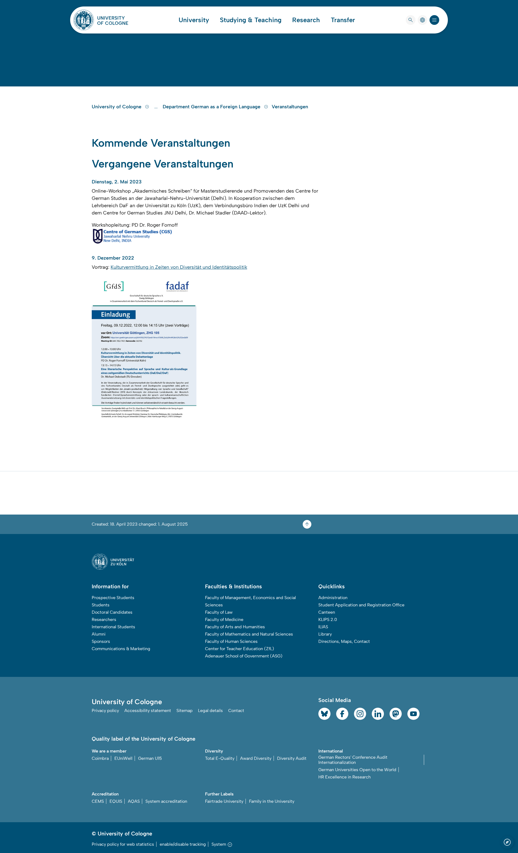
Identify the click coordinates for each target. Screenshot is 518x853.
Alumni (98, 634)
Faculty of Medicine (224, 619)
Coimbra (100, 758)
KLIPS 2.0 (327, 619)
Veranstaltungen (290, 107)
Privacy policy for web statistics (123, 844)
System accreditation (166, 801)
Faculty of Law (219, 612)
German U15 (150, 758)
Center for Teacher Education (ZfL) (239, 648)
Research (306, 20)
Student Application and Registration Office (361, 604)
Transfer (343, 20)
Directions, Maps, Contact (344, 641)
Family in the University (271, 801)
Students (101, 604)
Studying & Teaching (250, 20)
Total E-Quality (219, 758)
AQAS (134, 801)
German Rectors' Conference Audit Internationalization (352, 760)
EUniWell (123, 758)
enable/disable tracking (183, 844)
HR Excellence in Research (344, 777)
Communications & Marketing (121, 648)
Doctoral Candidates (112, 612)
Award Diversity (255, 758)
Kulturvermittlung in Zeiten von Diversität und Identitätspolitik (179, 267)
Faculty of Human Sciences (231, 641)
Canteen (326, 612)
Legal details (210, 710)
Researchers (104, 619)
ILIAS (323, 626)
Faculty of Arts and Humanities (235, 626)
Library (325, 634)
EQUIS (116, 801)
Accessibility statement (147, 710)
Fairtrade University (224, 801)
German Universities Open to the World (357, 769)
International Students (113, 626)
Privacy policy (105, 710)
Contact (236, 710)
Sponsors (101, 641)
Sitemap (184, 710)
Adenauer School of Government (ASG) (243, 656)
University (194, 20)
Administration (332, 597)
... (156, 106)
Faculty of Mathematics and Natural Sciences (249, 634)
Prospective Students (113, 597)
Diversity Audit (291, 758)
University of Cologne (117, 107)
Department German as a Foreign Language (212, 107)
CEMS (98, 801)
